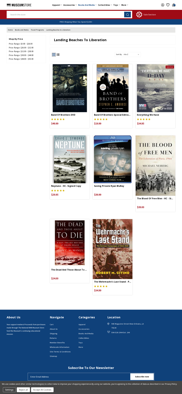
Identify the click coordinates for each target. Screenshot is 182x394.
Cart (51, 324)
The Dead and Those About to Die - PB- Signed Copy (69, 269)
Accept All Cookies (42, 389)
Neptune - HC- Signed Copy (66, 185)
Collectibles (104, 5)
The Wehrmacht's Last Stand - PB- (112, 281)
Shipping (53, 333)
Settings (9, 389)
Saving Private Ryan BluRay (109, 185)
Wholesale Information (59, 347)
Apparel (56, 5)
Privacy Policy (171, 384)
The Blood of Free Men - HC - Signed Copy (155, 198)
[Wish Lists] (167, 5)
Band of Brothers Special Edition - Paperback (112, 114)
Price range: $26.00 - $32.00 (21, 47)
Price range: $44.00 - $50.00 (21, 59)
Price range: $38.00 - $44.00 (21, 55)
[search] (127, 14)
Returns (53, 338)
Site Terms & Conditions (60, 351)
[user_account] (162, 5)
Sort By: (119, 54)
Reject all (23, 389)
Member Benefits (57, 342)
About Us (54, 329)
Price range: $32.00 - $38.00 (21, 51)
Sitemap (53, 356)
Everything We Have (148, 114)
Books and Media (86, 5)
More (123, 5)
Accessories (69, 5)
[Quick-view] (70, 84)
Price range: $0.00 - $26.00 (20, 43)
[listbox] (132, 54)
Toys (115, 5)
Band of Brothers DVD (63, 114)
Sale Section (150, 14)
